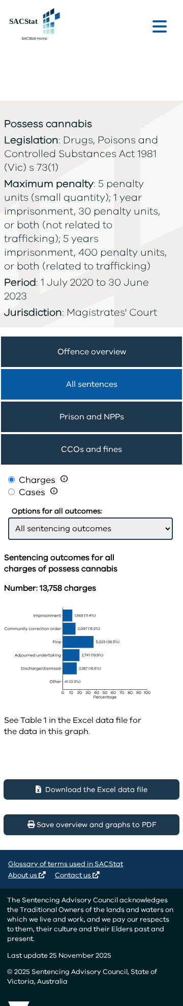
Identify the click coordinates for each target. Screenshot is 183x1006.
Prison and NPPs (91, 416)
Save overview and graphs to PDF (95, 825)
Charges (37, 480)
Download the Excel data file (94, 790)
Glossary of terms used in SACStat (65, 864)
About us (23, 875)
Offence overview (91, 351)
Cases (33, 492)
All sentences (91, 384)
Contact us (74, 875)
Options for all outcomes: (57, 511)
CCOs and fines (91, 449)
